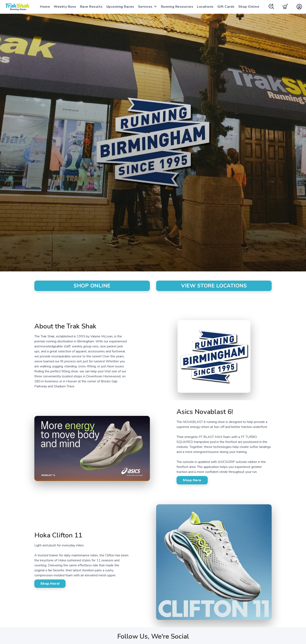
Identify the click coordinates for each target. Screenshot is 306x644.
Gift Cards (226, 6)
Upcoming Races (120, 6)
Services (145, 6)
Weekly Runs (65, 6)
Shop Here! (50, 583)
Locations (205, 6)
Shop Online (248, 6)
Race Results (91, 6)
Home (45, 6)
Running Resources (177, 6)
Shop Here (192, 480)
